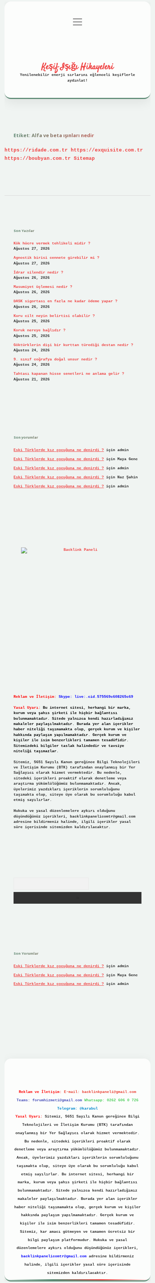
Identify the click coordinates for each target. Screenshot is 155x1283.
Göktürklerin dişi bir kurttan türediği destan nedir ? (73, 345)
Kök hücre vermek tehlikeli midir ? (52, 243)
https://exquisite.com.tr (107, 150)
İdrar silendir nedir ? (38, 273)
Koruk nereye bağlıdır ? (39, 330)
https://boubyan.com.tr (38, 158)
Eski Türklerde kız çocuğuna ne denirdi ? (59, 450)
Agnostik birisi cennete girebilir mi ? (56, 258)
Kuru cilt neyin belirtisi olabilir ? (54, 316)
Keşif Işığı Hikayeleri (78, 67)
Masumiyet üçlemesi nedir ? (43, 287)
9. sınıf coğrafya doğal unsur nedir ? (55, 359)
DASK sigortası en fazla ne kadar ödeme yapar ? (65, 301)
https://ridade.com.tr (36, 150)
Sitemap (84, 158)
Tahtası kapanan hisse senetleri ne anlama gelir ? (69, 374)
